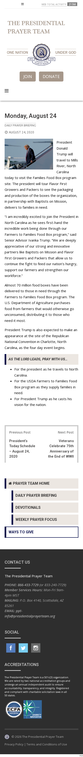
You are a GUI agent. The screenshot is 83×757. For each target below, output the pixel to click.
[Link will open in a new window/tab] (10, 648)
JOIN (27, 76)
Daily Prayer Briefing (20, 125)
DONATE (51, 76)
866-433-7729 (28, 584)
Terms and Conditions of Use (47, 744)
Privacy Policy (14, 744)
